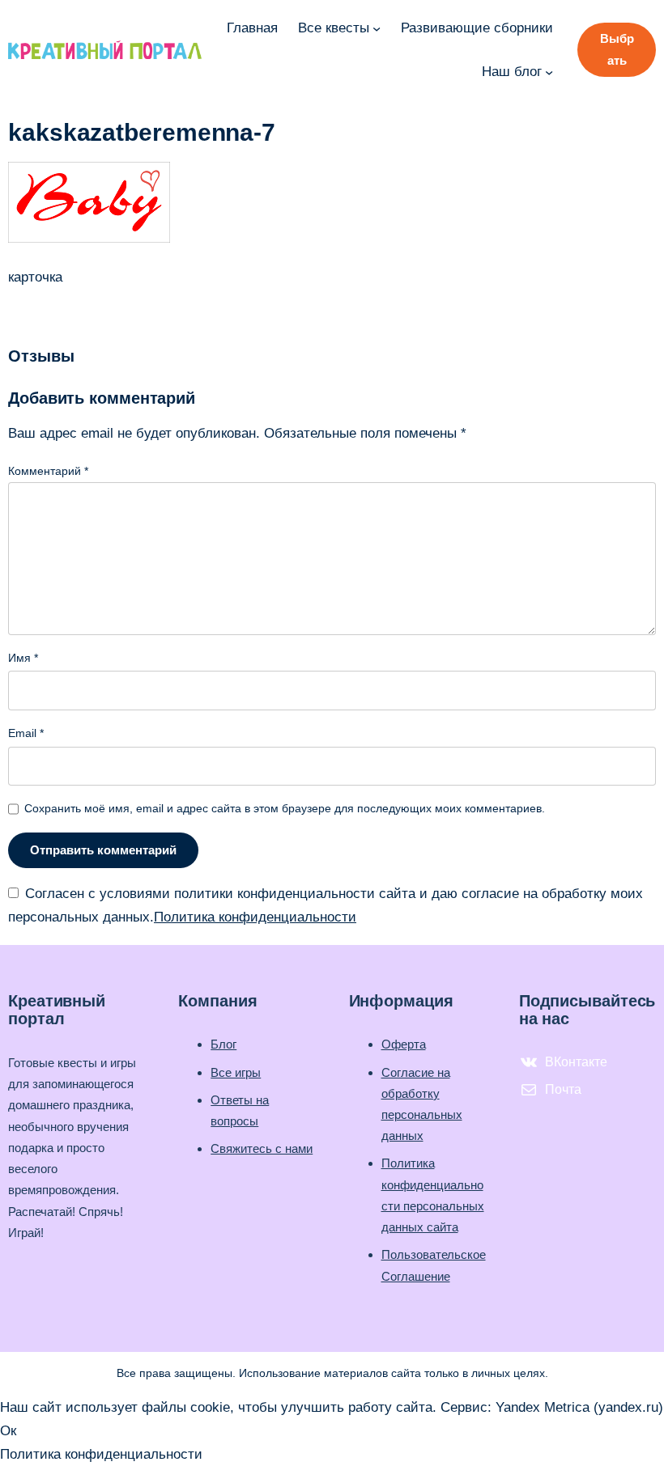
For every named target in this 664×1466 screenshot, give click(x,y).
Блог (223, 1044)
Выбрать (617, 49)
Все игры (236, 1072)
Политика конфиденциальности (255, 917)
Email (26, 733)
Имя (23, 657)
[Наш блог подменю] (549, 71)
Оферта (403, 1044)
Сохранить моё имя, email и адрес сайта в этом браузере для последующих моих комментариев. (284, 808)
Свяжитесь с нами (262, 1148)
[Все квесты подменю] (376, 27)
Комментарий (48, 470)
